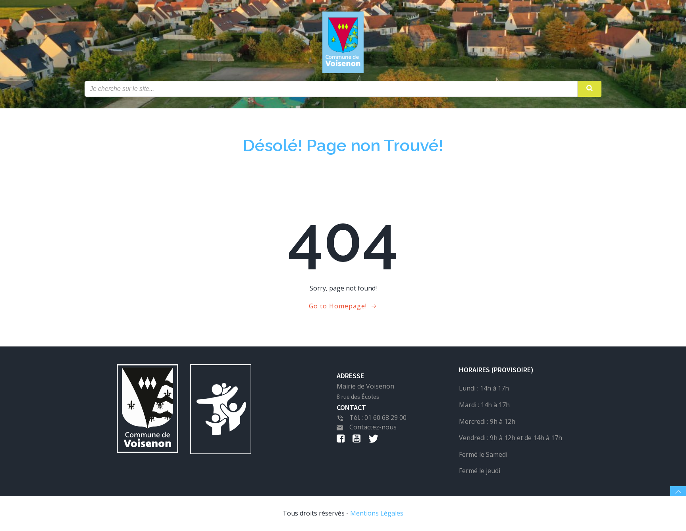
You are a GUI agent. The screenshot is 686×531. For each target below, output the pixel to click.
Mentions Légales (376, 513)
